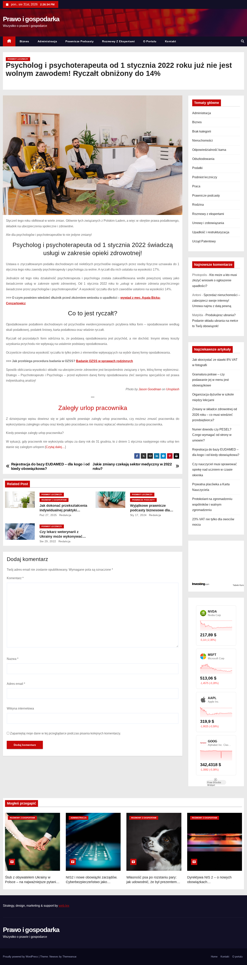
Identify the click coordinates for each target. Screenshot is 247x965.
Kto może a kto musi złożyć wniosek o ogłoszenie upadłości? (214, 280)
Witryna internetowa (20, 708)
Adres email (16, 683)
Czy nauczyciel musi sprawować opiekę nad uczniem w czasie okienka (214, 470)
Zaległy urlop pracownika (92, 407)
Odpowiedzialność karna (209, 149)
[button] (242, 41)
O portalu (149, 41)
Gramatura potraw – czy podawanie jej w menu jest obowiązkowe (210, 380)
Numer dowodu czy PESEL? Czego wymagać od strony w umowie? (212, 435)
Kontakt (170, 41)
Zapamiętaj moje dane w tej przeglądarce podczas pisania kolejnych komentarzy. (65, 733)
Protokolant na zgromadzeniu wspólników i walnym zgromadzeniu (212, 504)
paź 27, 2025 (48, 515)
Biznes (24, 41)
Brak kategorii (201, 131)
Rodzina (198, 204)
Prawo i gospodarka (31, 19)
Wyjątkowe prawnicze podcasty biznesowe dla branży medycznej (150, 510)
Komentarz (15, 578)
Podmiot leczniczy (18, 59)
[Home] (9, 41)
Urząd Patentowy (204, 241)
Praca (196, 186)
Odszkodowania (203, 158)
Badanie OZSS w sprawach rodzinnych (104, 361)
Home (214, 956)
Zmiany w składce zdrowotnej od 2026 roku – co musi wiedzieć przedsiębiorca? (214, 414)
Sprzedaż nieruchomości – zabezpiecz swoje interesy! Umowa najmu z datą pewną (216, 300)
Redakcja (64, 515)
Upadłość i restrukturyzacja (210, 232)
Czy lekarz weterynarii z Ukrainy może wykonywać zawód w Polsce (61, 536)
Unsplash (172, 389)
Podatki (197, 168)
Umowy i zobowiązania (208, 223)
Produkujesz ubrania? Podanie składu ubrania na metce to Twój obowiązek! (215, 320)
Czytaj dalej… (55, 447)
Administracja (47, 41)
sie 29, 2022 (48, 541)
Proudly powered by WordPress (21, 956)
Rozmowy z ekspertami (118, 41)
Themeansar (69, 956)
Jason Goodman (150, 389)
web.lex (64, 905)
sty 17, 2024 (138, 515)
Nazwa (12, 658)
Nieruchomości (202, 140)
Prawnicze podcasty (79, 41)
